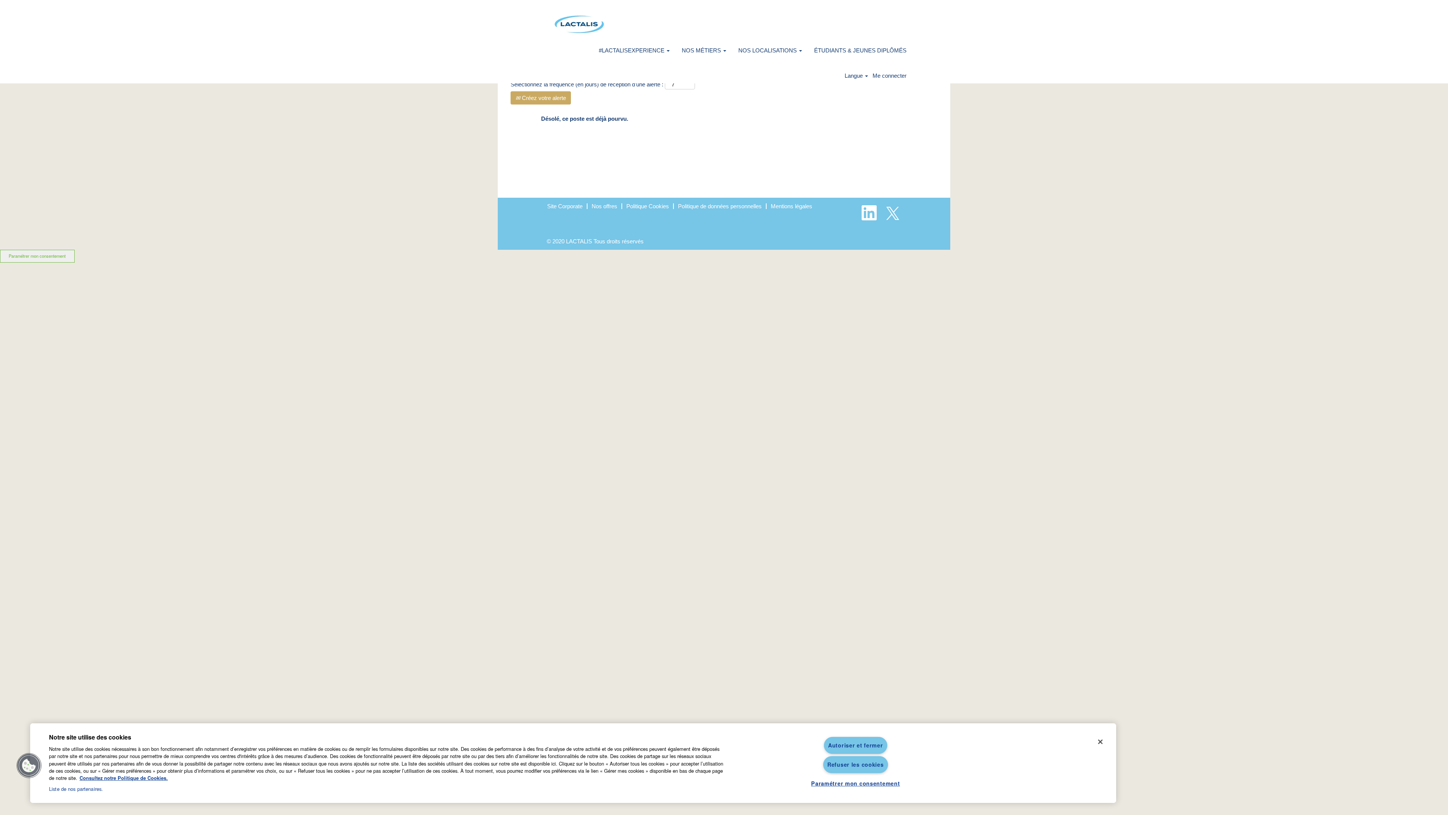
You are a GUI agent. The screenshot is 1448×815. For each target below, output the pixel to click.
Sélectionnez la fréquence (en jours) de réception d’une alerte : (587, 84)
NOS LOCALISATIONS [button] (768, 50)
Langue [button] (854, 75)
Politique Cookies (647, 206)
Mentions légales (791, 206)
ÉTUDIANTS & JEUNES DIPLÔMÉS (860, 50)
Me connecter (890, 75)
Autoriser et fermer (855, 745)
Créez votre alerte (543, 98)
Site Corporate (565, 206)
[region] (573, 763)
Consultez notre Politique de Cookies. (124, 778)
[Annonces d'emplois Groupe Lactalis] (579, 24)
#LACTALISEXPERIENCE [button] (632, 50)
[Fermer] (1100, 742)
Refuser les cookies (855, 764)
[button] (29, 765)
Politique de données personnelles (720, 206)
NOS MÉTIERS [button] (702, 50)
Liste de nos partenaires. (76, 788)
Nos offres (604, 206)
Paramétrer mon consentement (37, 256)
